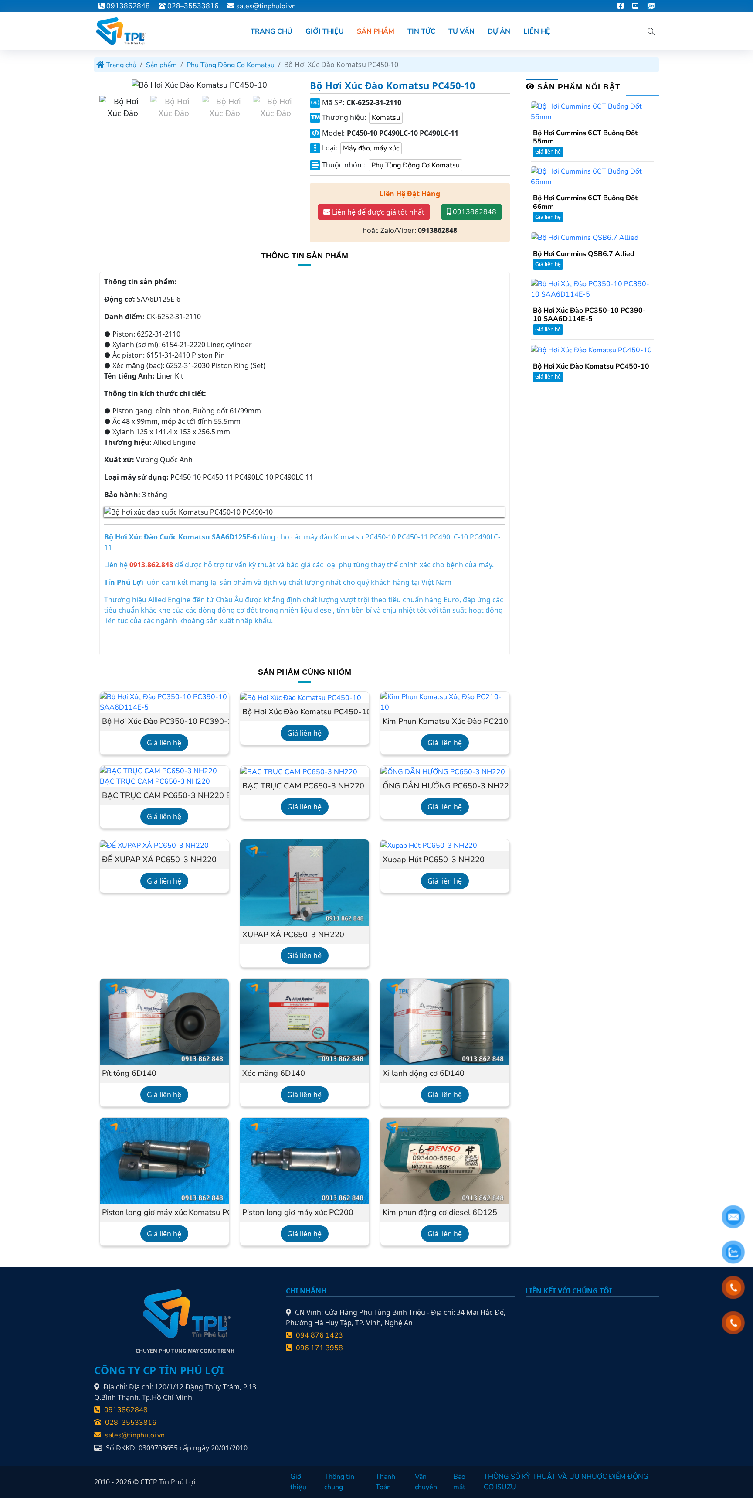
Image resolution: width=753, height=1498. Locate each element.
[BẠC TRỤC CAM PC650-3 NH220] (298, 771)
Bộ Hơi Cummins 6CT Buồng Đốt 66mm (585, 202)
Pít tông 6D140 (129, 1073)
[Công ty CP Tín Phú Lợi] (120, 31)
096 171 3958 (318, 1348)
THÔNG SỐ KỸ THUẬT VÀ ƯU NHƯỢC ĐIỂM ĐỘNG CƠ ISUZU (566, 1482)
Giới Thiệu (324, 31)
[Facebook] (620, 6)
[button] (289, 85)
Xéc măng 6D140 (273, 1073)
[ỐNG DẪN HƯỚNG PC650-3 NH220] (442, 771)
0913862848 (127, 6)
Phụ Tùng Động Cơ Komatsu (231, 65)
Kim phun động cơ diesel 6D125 (440, 1213)
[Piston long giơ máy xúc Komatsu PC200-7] (164, 1160)
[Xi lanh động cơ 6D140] (444, 1021)
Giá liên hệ (164, 742)
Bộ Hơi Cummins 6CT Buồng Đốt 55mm (585, 137)
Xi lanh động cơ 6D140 (424, 1073)
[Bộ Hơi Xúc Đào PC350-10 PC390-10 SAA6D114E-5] (164, 701)
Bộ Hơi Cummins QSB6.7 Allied (583, 254)
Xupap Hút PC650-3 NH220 (434, 860)
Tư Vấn (461, 31)
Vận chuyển (426, 1482)
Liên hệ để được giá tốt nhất (377, 212)
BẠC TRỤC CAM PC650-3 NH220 (303, 786)
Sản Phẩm (375, 31)
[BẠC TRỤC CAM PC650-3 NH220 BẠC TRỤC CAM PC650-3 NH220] (164, 776)
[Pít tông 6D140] (164, 1021)
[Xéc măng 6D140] (304, 1021)
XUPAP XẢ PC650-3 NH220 (293, 935)
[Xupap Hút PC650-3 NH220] (428, 845)
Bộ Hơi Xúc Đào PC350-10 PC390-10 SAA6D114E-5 (164, 722)
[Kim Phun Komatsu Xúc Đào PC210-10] (444, 701)
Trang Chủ (271, 31)
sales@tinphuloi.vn (266, 6)
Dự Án (499, 31)
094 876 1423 (318, 1335)
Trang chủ (120, 65)
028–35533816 (192, 6)
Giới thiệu (298, 1482)
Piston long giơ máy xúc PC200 (297, 1213)
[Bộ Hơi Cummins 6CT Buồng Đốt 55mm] (592, 111)
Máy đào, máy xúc (371, 148)
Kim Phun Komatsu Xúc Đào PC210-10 (445, 722)
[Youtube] (635, 6)
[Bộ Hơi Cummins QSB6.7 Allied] (584, 237)
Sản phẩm (161, 65)
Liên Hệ (536, 31)
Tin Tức (421, 31)
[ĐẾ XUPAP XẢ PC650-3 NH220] (154, 845)
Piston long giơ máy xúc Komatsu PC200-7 (164, 1213)
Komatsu (386, 118)
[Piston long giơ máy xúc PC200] (304, 1160)
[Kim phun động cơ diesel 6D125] (444, 1160)
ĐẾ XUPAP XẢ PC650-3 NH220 (159, 860)
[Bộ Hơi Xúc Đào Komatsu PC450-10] (300, 697)
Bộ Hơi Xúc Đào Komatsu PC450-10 (304, 712)
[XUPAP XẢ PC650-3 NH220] (304, 882)
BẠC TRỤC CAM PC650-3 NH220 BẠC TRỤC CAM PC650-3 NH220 (164, 796)
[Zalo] (651, 6)
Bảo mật (459, 1482)
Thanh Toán (385, 1482)
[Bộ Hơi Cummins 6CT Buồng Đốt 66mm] (592, 176)
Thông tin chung (339, 1482)
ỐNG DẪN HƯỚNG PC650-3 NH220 (445, 786)
